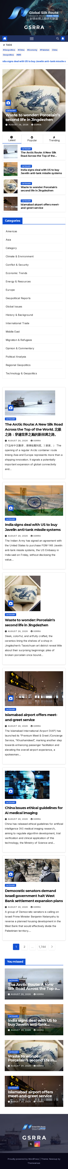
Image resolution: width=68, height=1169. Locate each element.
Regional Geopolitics (18, 365)
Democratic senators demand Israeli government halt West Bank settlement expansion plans (34, 896)
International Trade (17, 323)
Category (11, 111)
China (54, 50)
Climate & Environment (20, 256)
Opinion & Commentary (20, 348)
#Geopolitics (9, 50)
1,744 (42, 946)
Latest (11, 140)
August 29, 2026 (19, 124)
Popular (32, 140)
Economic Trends (16, 273)
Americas (11, 231)
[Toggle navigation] (31, 38)
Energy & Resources (18, 281)
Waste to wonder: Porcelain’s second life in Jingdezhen (39, 189)
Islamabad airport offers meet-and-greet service (28, 117)
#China (21, 50)
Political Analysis (16, 356)
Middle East (13, 331)
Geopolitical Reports (18, 298)
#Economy (32, 50)
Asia (8, 239)
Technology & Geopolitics (21, 373)
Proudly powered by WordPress (24, 1159)
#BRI (19, 55)
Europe (10, 289)
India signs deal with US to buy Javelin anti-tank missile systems (41, 171)
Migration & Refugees (19, 340)
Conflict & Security (17, 264)
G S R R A (34, 27)
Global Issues (14, 306)
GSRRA (37, 124)
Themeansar (34, 1163)
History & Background (19, 314)
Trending (54, 140)
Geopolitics (8, 55)
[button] (57, 38)
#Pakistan (44, 50)
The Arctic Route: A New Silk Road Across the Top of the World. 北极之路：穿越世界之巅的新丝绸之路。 (41, 157)
